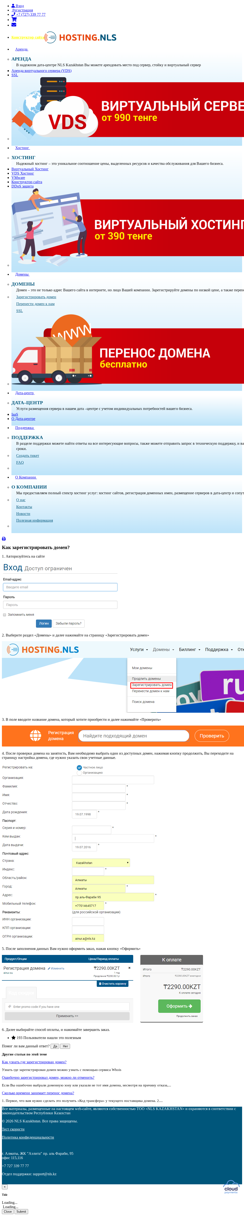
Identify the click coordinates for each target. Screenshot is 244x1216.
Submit (21, 1211)
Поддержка (25, 428)
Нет (65, 1046)
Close (8, 1211)
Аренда (21, 49)
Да (54, 1046)
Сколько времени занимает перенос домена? (38, 1093)
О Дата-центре (23, 419)
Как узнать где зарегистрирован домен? (34, 1062)
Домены (22, 274)
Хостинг (22, 148)
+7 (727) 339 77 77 (30, 14)
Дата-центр (25, 393)
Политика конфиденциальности (28, 1137)
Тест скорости (13, 1129)
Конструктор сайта (27, 37)
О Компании (26, 477)
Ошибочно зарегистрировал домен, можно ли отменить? (48, 1077)
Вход (19, 6)
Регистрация (22, 10)
